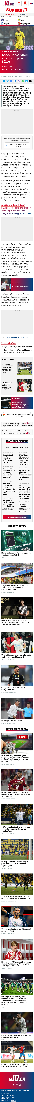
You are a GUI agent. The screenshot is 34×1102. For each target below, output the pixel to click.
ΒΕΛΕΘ (25, 338)
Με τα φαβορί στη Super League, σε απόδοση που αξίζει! (7, 459)
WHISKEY (13, 1100)
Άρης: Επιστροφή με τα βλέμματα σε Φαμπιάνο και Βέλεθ (18, 351)
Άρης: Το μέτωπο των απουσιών (13, 69)
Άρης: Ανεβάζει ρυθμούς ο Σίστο (18, 346)
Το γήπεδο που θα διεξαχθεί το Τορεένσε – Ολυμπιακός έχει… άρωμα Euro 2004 (8, 473)
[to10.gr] (7, 3)
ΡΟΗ (7, 448)
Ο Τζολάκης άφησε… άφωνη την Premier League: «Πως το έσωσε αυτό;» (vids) (25, 459)
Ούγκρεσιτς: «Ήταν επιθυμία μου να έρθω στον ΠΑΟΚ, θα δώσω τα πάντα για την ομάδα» (8, 505)
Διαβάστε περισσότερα (17, 517)
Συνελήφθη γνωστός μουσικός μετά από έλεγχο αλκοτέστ (24, 508)
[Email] (30, 81)
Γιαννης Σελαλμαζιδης (9, 76)
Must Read (24, 448)
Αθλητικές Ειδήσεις (25, 431)
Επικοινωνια (5, 1099)
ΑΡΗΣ (20, 338)
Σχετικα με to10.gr (7, 1095)
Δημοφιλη (14, 448)
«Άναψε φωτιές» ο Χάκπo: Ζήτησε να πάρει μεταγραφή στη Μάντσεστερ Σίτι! (25, 475)
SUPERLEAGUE (12, 338)
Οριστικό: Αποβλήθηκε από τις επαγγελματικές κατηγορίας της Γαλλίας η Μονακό (8, 489)
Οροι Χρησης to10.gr (8, 1097)
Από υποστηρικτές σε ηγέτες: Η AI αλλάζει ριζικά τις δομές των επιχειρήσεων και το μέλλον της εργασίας (24, 491)
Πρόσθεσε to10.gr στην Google (18, 145)
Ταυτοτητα (5, 1094)
